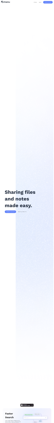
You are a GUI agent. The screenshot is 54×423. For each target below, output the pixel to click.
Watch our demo (21, 211)
